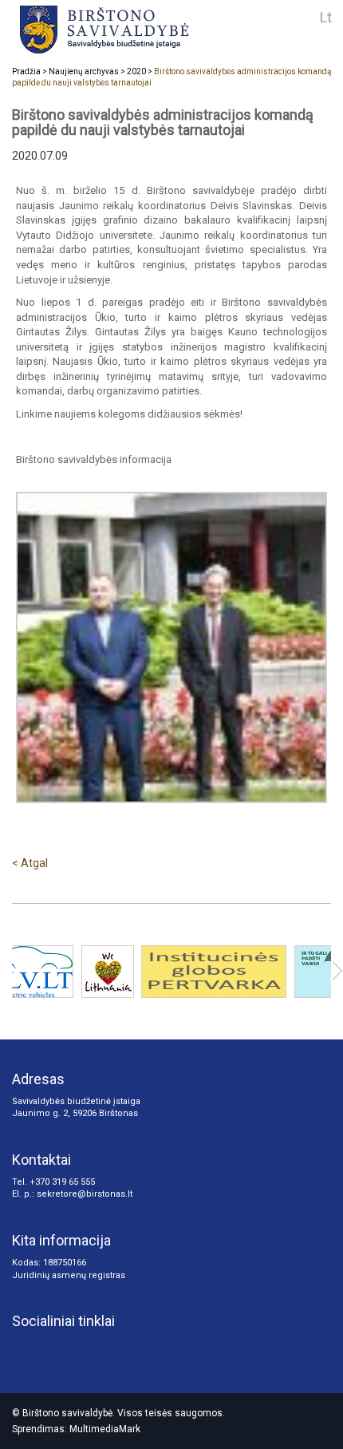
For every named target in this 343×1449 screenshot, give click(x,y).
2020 (136, 71)
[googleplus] (50, 1349)
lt (326, 17)
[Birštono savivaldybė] (143, 29)
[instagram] (24, 1349)
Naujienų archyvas (84, 71)
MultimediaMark (104, 1429)
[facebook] (77, 1349)
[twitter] (103, 1349)
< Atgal (30, 863)
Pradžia (26, 71)
